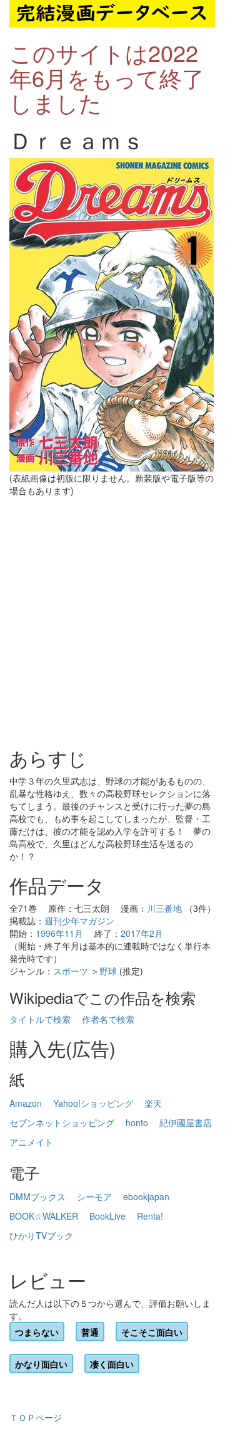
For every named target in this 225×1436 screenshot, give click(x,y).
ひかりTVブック (41, 1235)
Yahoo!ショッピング (93, 1103)
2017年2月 (142, 933)
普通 (90, 1332)
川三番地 (164, 908)
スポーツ (70, 970)
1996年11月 (59, 933)
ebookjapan (146, 1196)
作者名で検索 (108, 1019)
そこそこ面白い (151, 1332)
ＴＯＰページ (35, 1417)
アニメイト (31, 1142)
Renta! (150, 1216)
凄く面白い (112, 1364)
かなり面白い (41, 1364)
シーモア (94, 1196)
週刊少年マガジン (79, 920)
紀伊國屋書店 (185, 1122)
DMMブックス (37, 1196)
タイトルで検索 (40, 1019)
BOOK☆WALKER (43, 1216)
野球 (108, 970)
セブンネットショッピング (61, 1122)
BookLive (107, 1216)
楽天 (153, 1103)
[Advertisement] (112, 622)
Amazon (25, 1103)
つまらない (37, 1332)
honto (137, 1122)
